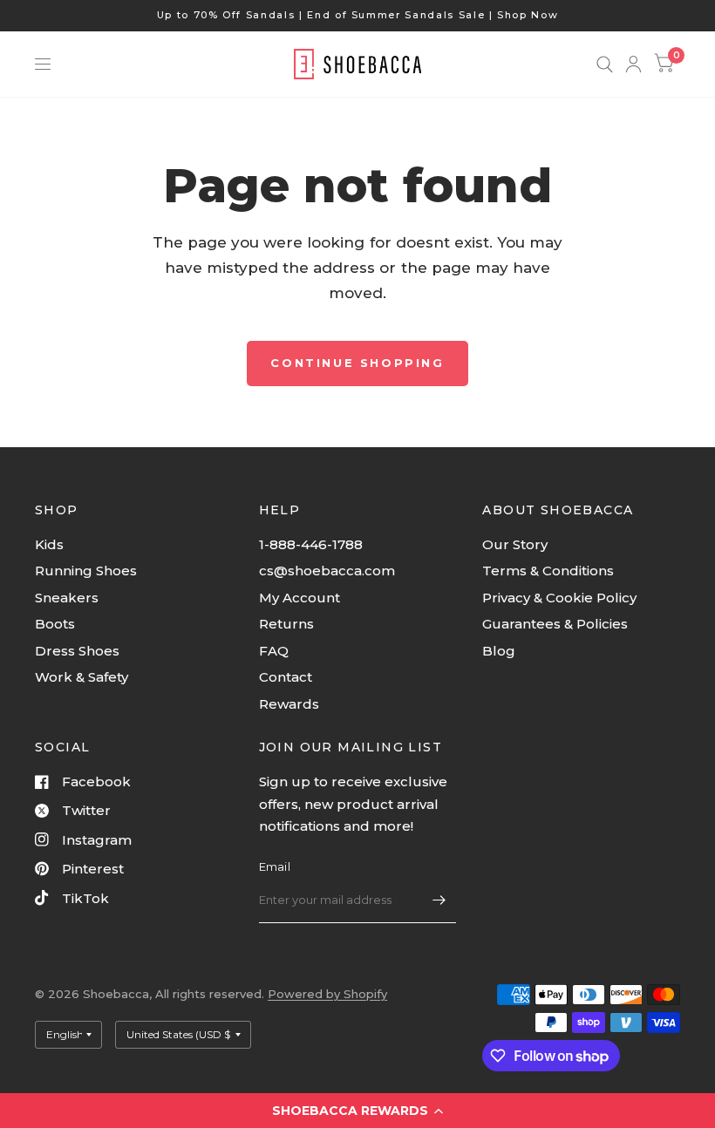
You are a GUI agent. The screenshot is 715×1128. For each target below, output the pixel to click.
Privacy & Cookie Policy (559, 597)
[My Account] (633, 64)
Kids (49, 544)
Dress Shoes (77, 650)
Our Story (515, 544)
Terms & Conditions (548, 570)
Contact (285, 677)
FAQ (274, 650)
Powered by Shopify (327, 994)
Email (274, 866)
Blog (498, 650)
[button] (357, 1110)
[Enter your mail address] (438, 900)
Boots (55, 623)
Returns (286, 623)
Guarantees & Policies (555, 623)
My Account (299, 597)
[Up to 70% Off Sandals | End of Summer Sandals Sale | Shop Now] (358, 15)
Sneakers (67, 597)
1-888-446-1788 (311, 544)
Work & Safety (81, 677)
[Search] (604, 64)
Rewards (289, 704)
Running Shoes (86, 570)
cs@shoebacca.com (327, 570)
